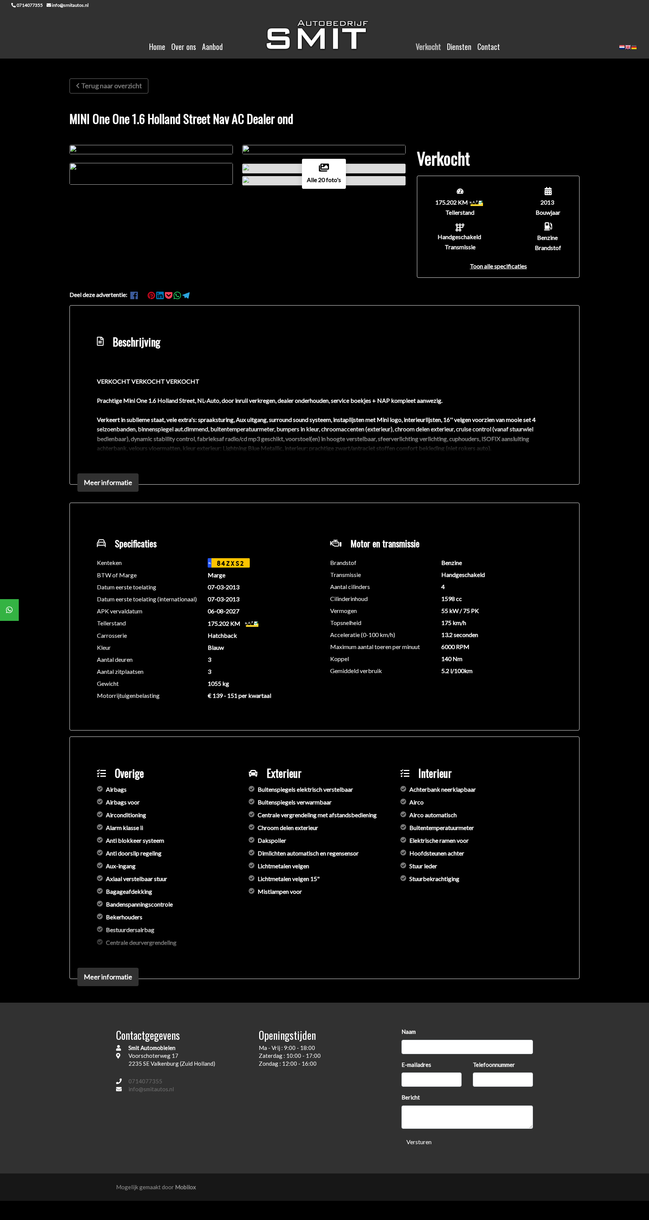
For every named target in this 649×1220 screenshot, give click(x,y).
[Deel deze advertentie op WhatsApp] (178, 294)
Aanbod (212, 46)
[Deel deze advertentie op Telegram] (186, 294)
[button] (498, 266)
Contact (488, 46)
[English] (628, 49)
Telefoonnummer (494, 1064)
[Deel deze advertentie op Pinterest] (152, 294)
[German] (634, 49)
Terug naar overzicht (111, 85)
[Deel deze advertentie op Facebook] (134, 294)
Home (157, 46)
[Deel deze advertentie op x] (142, 294)
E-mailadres (416, 1064)
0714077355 (145, 1081)
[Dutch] (622, 49)
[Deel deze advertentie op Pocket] (169, 294)
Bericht (410, 1097)
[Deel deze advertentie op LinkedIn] (160, 294)
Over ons (183, 46)
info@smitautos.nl (151, 1089)
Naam (408, 1031)
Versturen (419, 1141)
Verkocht (428, 46)
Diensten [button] (459, 46)
